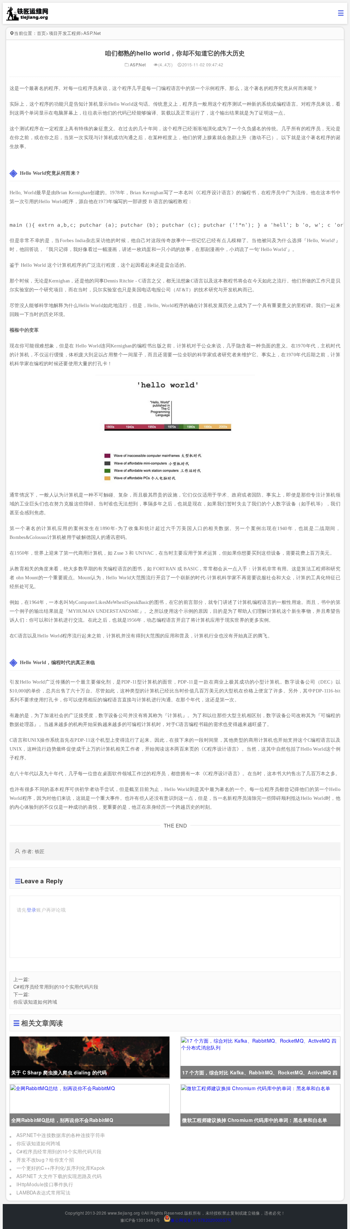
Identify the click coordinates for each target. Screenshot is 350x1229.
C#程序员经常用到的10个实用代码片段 (56, 986)
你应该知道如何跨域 (35, 1001)
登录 (32, 909)
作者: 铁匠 (33, 851)
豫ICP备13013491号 (139, 1220)
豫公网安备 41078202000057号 (201, 1220)
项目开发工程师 (65, 33)
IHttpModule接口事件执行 (44, 1184)
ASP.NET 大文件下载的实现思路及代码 (59, 1176)
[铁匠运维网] (27, 18)
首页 (41, 33)
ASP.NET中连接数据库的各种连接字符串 (60, 1135)
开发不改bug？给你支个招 (45, 1159)
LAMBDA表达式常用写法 (43, 1192)
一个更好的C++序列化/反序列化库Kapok (60, 1167)
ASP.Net (92, 33)
